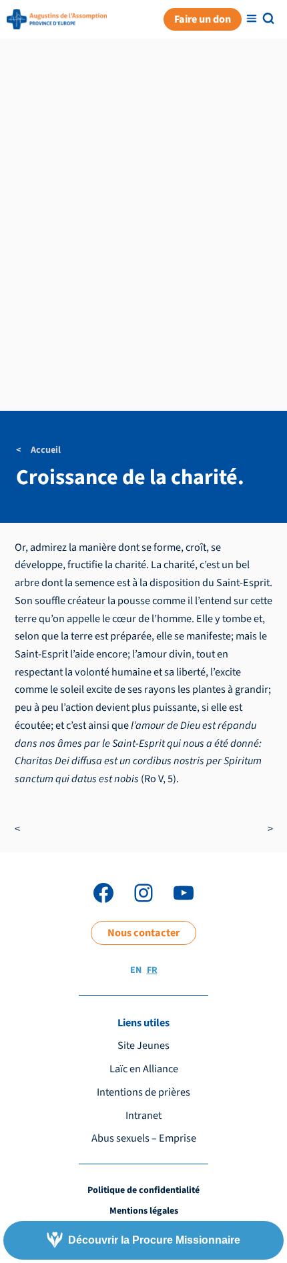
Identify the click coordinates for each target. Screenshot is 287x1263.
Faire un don (202, 19)
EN (135, 970)
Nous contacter (143, 932)
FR (152, 970)
